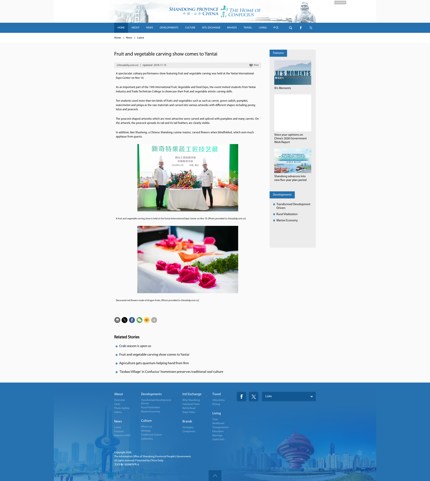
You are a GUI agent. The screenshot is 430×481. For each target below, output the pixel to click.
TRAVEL (248, 27)
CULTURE (190, 27)
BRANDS (232, 27)
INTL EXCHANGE (211, 27)
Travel (216, 394)
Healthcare (218, 423)
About (118, 394)
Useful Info (218, 439)
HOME (121, 27)
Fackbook (241, 396)
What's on (146, 426)
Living (216, 413)
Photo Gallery (122, 408)
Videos (118, 412)
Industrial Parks (191, 404)
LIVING (263, 27)
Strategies (188, 427)
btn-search (291, 28)
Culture (146, 421)
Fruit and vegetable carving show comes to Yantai (154, 354)
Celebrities (147, 439)
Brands (187, 421)
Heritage (146, 431)
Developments (282, 194)
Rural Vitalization (287, 214)
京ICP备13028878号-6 (126, 464)
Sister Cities (188, 412)
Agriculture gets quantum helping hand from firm (154, 363)
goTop (215, 475)
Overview (119, 400)
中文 (276, 27)
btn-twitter (311, 28)
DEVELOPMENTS (169, 27)
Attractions (218, 400)
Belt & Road (188, 408)
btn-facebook (301, 28)
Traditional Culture (151, 435)
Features (278, 53)
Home (117, 38)
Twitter (253, 396)
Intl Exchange (191, 394)
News (129, 38)
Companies (188, 431)
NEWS (149, 27)
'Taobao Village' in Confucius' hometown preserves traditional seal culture (171, 372)
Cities (117, 404)
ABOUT (135, 27)
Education (218, 431)
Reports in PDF (122, 435)
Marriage (217, 435)
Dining (216, 404)
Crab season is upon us (135, 346)
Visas (215, 419)
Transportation (220, 427)
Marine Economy (287, 220)
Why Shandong (191, 400)
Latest (140, 38)
